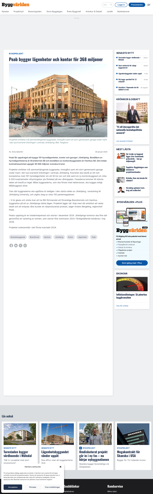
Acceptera (12, 487)
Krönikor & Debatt (94, 11)
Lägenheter (82, 237)
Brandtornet (34, 237)
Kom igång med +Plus (132, 263)
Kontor (70, 237)
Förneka (32, 487)
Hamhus (47, 237)
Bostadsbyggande (18, 237)
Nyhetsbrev (69, 491)
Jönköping (59, 237)
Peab (94, 237)
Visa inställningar (52, 487)
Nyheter (5, 11)
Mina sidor (112, 491)
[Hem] (15, 4)
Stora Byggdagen (54, 11)
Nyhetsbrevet (123, 11)
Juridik (110, 11)
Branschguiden (34, 11)
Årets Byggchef (74, 11)
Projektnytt (19, 11)
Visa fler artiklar (122, 306)
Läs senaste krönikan (124, 141)
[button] (60, 467)
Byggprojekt (16, 53)
